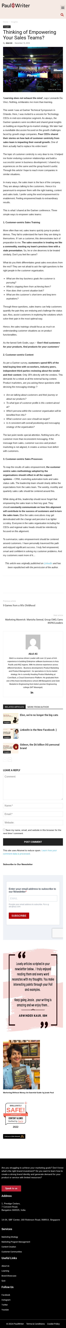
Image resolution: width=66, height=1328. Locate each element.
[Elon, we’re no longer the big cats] (10, 718)
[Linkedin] (33, 692)
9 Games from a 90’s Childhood (19, 605)
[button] (62, 7)
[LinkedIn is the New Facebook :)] (10, 733)
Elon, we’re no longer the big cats (39, 715)
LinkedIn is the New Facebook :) (38, 729)
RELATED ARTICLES (14, 707)
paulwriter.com (16, 1114)
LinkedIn (48, 563)
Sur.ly (20, 1121)
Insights (14, 22)
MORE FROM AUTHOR (38, 707)
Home (5, 22)
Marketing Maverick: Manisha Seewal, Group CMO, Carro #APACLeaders (34, 621)
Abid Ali (9, 43)
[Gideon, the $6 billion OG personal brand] (10, 748)
